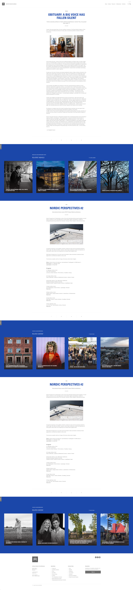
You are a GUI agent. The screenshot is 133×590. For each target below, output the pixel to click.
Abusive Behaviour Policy (56, 578)
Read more (48, 288)
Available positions (55, 569)
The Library (71, 572)
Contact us (54, 568)
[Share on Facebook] (51, 140)
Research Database (72, 575)
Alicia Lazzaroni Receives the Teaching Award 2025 (47, 366)
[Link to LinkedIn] (129, 1)
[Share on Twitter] (61, 140)
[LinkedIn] (96, 557)
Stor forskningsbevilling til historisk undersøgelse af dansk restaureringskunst (17, 366)
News (66, 204)
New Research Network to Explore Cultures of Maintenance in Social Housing (80, 190)
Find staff (53, 572)
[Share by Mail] (81, 140)
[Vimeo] (99, 557)
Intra (70, 568)
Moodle (70, 569)
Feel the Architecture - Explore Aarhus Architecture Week (111, 366)
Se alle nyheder (92, 157)
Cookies (53, 575)
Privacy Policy (54, 574)
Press (53, 571)
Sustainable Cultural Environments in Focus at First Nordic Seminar (113, 542)
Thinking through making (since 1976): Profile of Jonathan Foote (17, 190)
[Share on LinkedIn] (71, 140)
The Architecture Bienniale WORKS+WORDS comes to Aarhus (48, 190)
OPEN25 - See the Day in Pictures (77, 366)
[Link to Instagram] (130, 1)
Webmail (70, 574)
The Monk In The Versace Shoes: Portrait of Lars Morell (16, 542)
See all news (91, 334)
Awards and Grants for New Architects (47, 543)
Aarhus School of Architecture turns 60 (112, 190)
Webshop (71, 571)
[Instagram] (98, 557)
